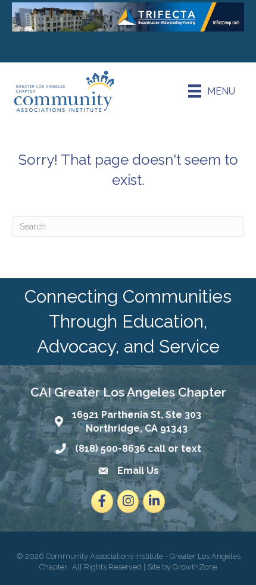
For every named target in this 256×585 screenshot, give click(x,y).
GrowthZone (195, 566)
